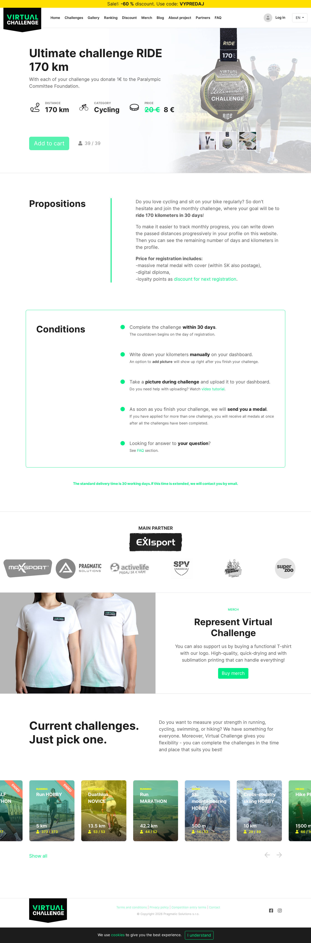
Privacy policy (159, 907)
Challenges (74, 17)
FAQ (218, 17)
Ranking (110, 17)
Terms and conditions (131, 907)
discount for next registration (205, 279)
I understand (199, 935)
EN (298, 17)
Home (55, 17)
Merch (146, 17)
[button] (267, 855)
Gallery (93, 17)
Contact (214, 907)
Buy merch (233, 673)
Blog (160, 17)
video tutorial (212, 389)
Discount (129, 17)
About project (179, 17)
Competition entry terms (188, 907)
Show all (38, 856)
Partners (203, 17)
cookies (118, 935)
